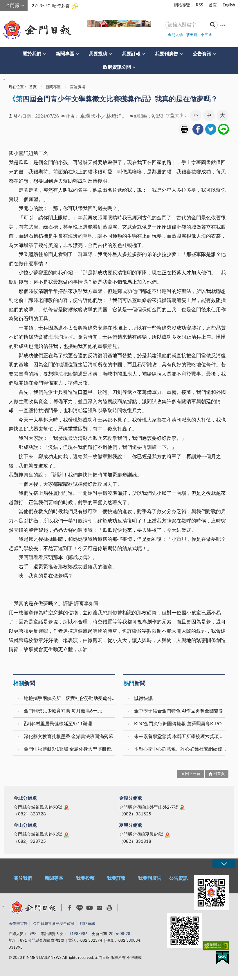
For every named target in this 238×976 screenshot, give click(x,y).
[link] (197, 129)
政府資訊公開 (117, 67)
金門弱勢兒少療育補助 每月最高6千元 (63, 711)
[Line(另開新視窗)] (79, 907)
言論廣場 (77, 87)
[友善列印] (109, 907)
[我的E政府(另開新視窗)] (222, 958)
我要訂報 (131, 53)
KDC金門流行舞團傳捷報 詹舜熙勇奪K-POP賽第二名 (180, 723)
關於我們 (32, 53)
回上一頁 (192, 774)
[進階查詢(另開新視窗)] (223, 25)
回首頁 (219, 774)
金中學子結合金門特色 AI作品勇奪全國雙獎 (178, 711)
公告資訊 (202, 53)
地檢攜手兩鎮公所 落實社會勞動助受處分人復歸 (70, 698)
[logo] (36, 30)
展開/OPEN (223, 863)
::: (3, 4)
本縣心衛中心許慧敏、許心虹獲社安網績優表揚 (180, 749)
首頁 (213, 5)
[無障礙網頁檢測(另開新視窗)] (216, 947)
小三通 (206, 35)
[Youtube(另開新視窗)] (89, 907)
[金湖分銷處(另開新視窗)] (182, 807)
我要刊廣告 (166, 53)
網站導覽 (182, 5)
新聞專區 (65, 53)
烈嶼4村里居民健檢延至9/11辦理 (58, 723)
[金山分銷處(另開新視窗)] (66, 835)
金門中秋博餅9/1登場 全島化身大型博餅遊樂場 (70, 749)
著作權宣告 (18, 924)
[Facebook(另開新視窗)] (69, 907)
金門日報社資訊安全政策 (54, 924)
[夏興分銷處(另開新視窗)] (167, 835)
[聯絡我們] (99, 907)
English (229, 5)
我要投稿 (98, 53)
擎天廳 (191, 35)
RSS (199, 5)
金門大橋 (175, 35)
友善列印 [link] (184, 129)
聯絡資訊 (87, 924)
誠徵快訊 (143, 698)
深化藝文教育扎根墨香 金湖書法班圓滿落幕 (68, 736)
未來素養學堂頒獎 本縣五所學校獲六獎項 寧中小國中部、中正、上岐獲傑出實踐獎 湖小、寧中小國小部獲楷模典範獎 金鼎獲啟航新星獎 (180, 736)
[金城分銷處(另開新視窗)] (66, 807)
